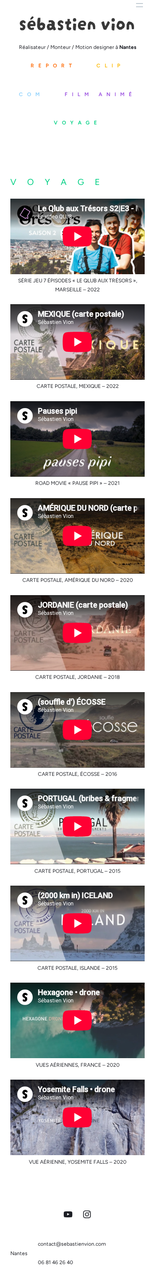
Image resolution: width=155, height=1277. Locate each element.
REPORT (53, 66)
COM (31, 94)
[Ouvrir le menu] (139, 5)
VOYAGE (77, 123)
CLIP (110, 66)
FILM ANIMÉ (100, 94)
